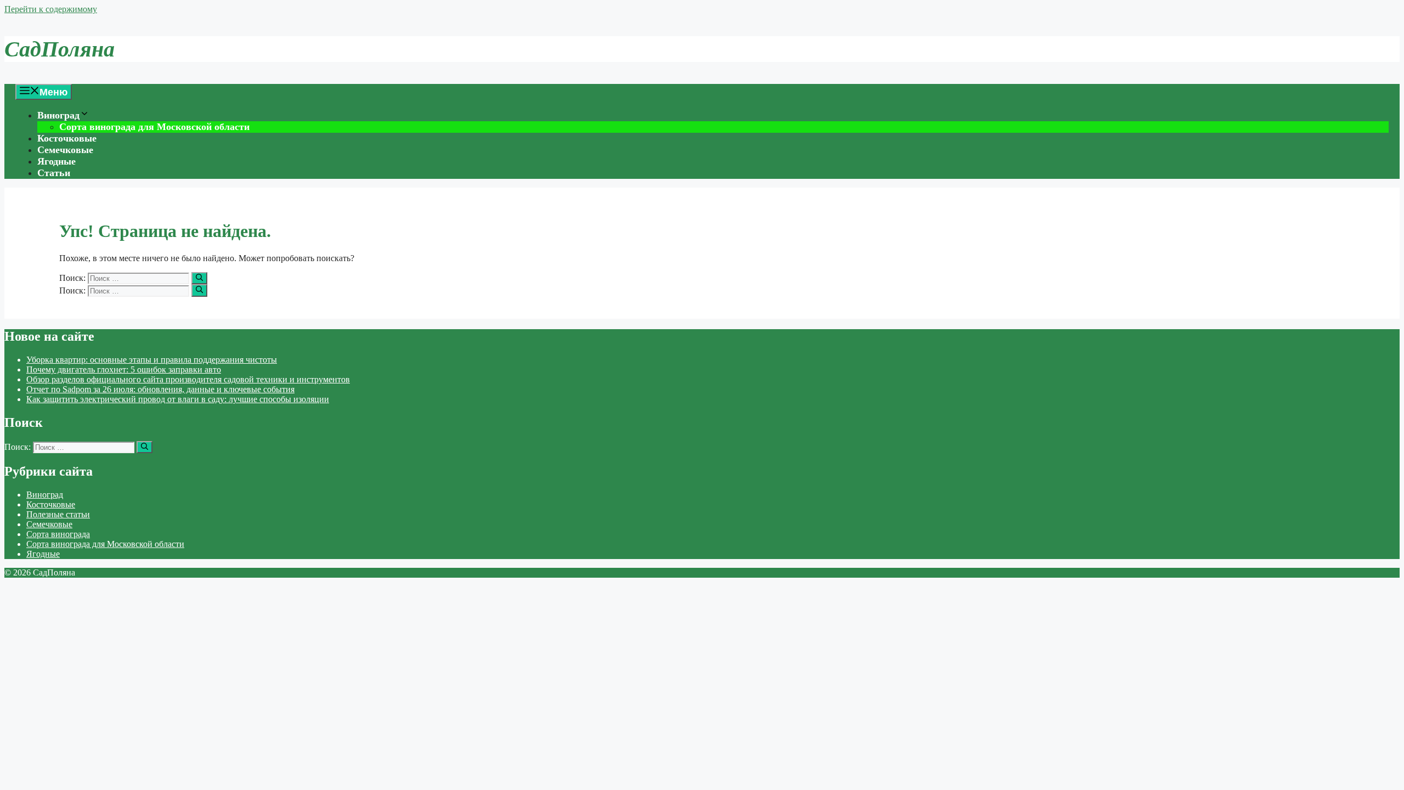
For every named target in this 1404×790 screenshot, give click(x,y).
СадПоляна (59, 49)
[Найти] (199, 278)
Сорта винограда (58, 534)
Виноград (58, 115)
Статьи (53, 172)
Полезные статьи (58, 514)
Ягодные (56, 161)
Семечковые (65, 149)
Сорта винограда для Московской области (154, 126)
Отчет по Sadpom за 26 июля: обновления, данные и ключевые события (160, 389)
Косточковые (67, 138)
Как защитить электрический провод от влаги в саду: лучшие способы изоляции (177, 399)
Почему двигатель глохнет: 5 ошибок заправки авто (123, 369)
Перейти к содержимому (50, 9)
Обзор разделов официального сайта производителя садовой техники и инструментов (188, 379)
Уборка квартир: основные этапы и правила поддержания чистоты (151, 359)
